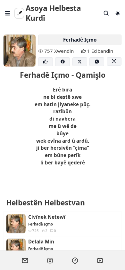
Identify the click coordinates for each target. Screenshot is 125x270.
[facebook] (75, 260)
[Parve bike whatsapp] (96, 62)
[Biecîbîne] (45, 62)
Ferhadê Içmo (79, 39)
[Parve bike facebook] (62, 62)
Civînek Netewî (46, 217)
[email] (25, 260)
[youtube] (100, 260)
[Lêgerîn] (106, 13)
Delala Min (41, 242)
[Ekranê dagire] (114, 61)
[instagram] (50, 260)
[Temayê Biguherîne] (117, 13)
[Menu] (8, 13)
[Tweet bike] (79, 62)
